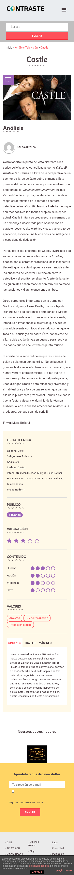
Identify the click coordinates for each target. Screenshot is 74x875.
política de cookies (39, 866)
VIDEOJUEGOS (15, 854)
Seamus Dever (23, 478)
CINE (9, 842)
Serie (20, 450)
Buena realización (37, 618)
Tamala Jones (15, 484)
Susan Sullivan (54, 478)
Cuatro (21, 467)
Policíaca (27, 456)
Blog (32, 851)
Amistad (14, 618)
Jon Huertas (29, 472)
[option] (37, 754)
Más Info (45, 643)
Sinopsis (14, 643)
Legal (55, 842)
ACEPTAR (37, 872)
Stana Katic (38, 478)
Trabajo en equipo (20, 624)
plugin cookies (64, 870)
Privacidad (58, 848)
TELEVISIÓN (13, 848)
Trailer (30, 643)
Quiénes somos (33, 844)
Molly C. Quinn (45, 472)
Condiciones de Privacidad (31, 803)
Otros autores (26, 147)
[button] (64, 9)
